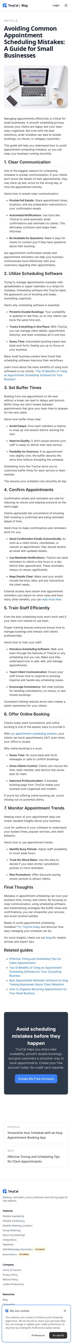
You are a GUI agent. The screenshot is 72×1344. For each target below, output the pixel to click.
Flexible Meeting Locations (17, 1225)
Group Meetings (12, 1230)
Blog (5, 1299)
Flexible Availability (13, 1216)
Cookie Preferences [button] (13, 1284)
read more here (51, 599)
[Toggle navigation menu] (66, 5)
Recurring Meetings (14, 1235)
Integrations (10, 1239)
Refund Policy (10, 1279)
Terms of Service (12, 1270)
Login (56, 5)
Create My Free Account (36, 1079)
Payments (8, 1244)
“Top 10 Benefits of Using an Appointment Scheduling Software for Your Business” (35, 375)
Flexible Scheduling (14, 1220)
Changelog (9, 1304)
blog (49, 937)
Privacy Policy (10, 1274)
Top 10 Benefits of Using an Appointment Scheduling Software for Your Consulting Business (35, 971)
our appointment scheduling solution (34, 733)
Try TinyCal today (28, 926)
